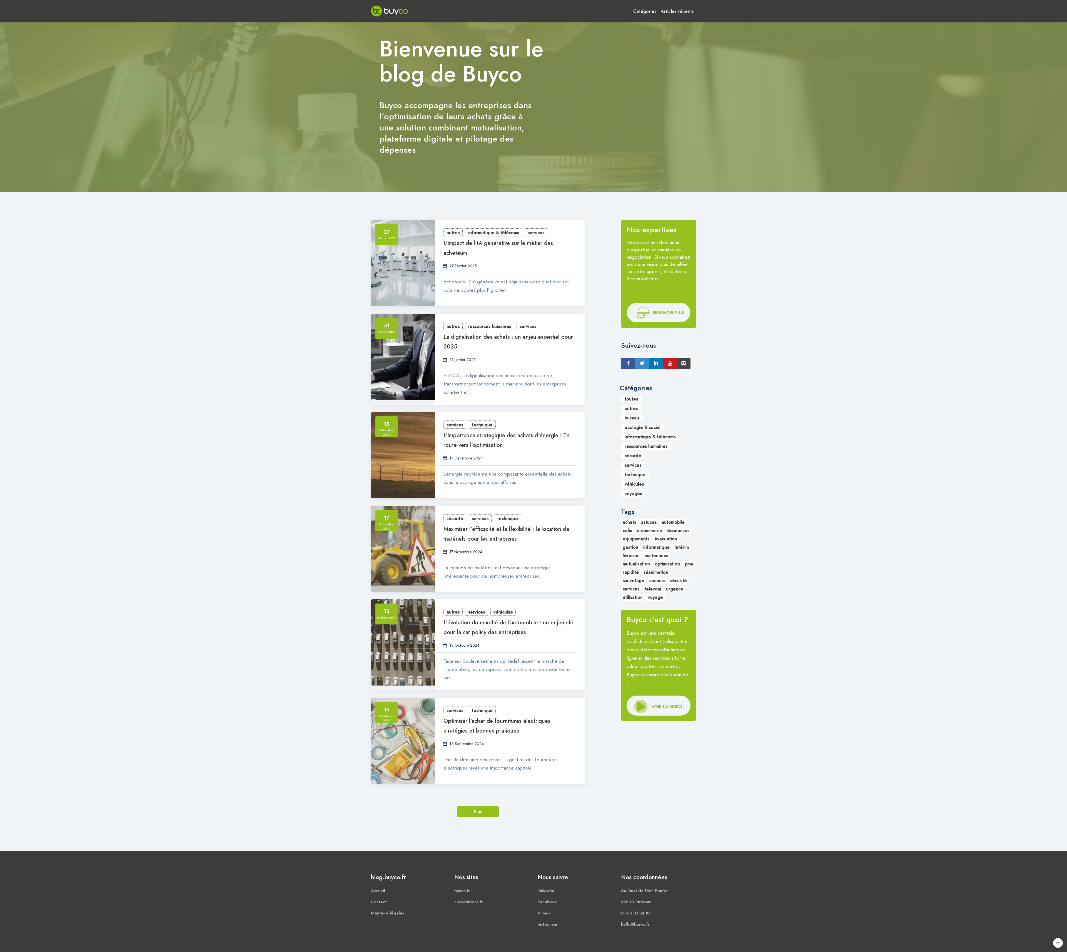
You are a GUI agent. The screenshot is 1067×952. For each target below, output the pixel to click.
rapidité (631, 572)
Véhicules (503, 612)
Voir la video (667, 313)
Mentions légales (387, 913)
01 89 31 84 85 (635, 913)
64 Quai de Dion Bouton (645, 891)
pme (689, 564)
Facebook (547, 902)
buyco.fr (462, 891)
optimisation (667, 564)
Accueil (378, 891)
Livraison (631, 556)
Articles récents (677, 11)
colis (627, 531)
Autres (453, 233)
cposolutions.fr (468, 902)
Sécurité (455, 519)
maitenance (657, 556)
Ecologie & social (642, 427)
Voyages (633, 494)
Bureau (632, 418)
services (631, 589)
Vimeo (544, 913)
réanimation (656, 572)
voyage (655, 597)
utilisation (633, 597)
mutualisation (636, 564)
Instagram (547, 924)
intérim (682, 547)
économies (678, 531)
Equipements (636, 539)
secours (657, 581)
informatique (656, 547)
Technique (482, 425)
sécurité (678, 581)
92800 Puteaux (636, 902)
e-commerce (649, 531)
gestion (630, 547)
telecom (652, 589)
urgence (674, 589)
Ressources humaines (489, 326)
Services (536, 233)
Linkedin (546, 891)
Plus (478, 811)
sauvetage (633, 581)
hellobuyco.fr (635, 924)
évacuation (665, 539)
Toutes (631, 399)
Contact (379, 902)
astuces (649, 522)
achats (629, 522)
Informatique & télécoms (493, 233)
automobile (673, 522)
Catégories (644, 11)
